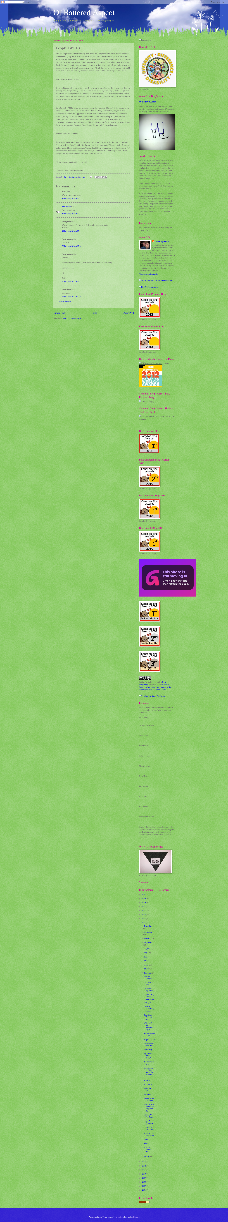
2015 (144, 918)
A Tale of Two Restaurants (149, 1134)
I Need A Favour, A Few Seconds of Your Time (149, 1125)
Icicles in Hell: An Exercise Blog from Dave (149, 1107)
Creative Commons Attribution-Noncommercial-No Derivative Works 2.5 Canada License (155, 687)
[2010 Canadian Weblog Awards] (167, 596)
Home (94, 312)
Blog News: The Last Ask (148, 1017)
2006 (144, 1190)
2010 (144, 1174)
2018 (144, 906)
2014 (144, 922)
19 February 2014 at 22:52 (71, 231)
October (147, 938)
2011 (144, 1169)
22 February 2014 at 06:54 (71, 296)
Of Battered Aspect (84, 12)
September (148, 942)
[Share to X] (100, 177)
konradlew (119, 1217)
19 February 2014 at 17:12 (71, 213)
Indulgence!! (148, 1084)
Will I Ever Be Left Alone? (149, 1099)
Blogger (136, 1217)
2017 (144, 910)
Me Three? (147, 1094)
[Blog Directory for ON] (144, 1202)
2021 (144, 894)
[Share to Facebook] (103, 177)
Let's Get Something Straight (149, 1008)
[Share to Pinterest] (105, 177)
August (147, 948)
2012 (144, 1166)
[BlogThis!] (98, 177)
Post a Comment (65, 301)
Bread (146, 1143)
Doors (146, 1139)
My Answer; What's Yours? (148, 1055)
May (146, 960)
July (146, 952)
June (146, 957)
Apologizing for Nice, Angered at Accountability (149, 1072)
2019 (144, 902)
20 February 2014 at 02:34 (71, 246)
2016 (144, 914)
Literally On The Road (148, 1115)
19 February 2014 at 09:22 (71, 198)
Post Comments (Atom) (72, 318)
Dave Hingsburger (162, 241)
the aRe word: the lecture (149, 1044)
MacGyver (147, 1002)
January (147, 1156)
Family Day (148, 1049)
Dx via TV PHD (147, 1089)
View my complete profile (148, 274)
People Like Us (149, 1039)
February (147, 973)
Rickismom (66, 206)
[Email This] (95, 177)
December (148, 926)
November (148, 932)
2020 (144, 898)
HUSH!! (147, 1080)
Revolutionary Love (149, 1062)
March (146, 968)
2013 (144, 1161)
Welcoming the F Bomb (149, 1034)
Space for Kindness (148, 977)
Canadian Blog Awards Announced (149, 996)
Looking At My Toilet (148, 989)
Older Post (128, 312)
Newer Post (59, 312)
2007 (144, 1186)
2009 (144, 1178)
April (146, 965)
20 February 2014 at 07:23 (71, 281)
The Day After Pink (149, 983)
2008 (144, 1182)
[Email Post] (91, 177)
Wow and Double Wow (147, 1149)
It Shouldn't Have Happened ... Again (149, 1026)
